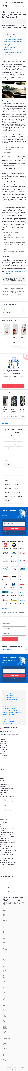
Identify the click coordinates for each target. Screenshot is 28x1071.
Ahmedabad (8, 488)
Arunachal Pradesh (10, 440)
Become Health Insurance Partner (7, 880)
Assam (19, 440)
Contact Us (2, 780)
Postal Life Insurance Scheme (6, 858)
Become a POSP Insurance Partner (7, 876)
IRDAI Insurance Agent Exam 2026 (7, 885)
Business (2, 753)
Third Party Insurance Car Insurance (11, 706)
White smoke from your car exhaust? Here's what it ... (5, 408)
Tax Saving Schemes (4, 757)
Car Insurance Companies (12, 608)
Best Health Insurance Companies (7, 842)
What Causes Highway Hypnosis (13, 42)
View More (7, 464)
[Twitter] (10, 731)
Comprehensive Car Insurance (9, 703)
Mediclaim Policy (3, 844)
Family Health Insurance (5, 852)
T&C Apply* (4, 515)
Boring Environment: (11, 45)
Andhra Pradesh (9, 436)
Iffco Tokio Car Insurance (8, 721)
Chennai (17, 488)
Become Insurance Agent (8, 649)
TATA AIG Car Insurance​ (8, 716)
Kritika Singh (10, 20)
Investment (2, 751)
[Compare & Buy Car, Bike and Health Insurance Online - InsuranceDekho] (9, 728)
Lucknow (13, 496)
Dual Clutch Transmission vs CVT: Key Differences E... (22, 408)
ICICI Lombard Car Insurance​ (9, 714)
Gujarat (12, 448)
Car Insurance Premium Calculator (10, 697)
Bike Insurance (3, 743)
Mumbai (7, 480)
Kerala (6, 460)
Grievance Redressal (4, 765)
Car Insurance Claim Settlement (10, 699)
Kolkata (7, 492)
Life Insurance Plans (4, 868)
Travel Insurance (3, 755)
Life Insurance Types (4, 860)
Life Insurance (3, 747)
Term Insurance (3, 749)
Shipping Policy (3, 769)
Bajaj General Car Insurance (9, 719)
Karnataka (16, 456)
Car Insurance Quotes (15, 693)
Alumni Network (3, 792)
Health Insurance (3, 745)
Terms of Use (3, 771)
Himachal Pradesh (10, 452)
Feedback (2, 782)
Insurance (5, 2)
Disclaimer (2, 786)
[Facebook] (1, 731)
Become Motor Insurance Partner (7, 878)
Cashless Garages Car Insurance (10, 710)
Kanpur (20, 496)
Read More (21, 280)
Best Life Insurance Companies (7, 866)
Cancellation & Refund (5, 772)
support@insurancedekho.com (11, 734)
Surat (13, 492)
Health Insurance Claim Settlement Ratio (9, 846)
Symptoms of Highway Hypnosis (13, 39)
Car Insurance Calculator (5, 826)
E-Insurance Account (4, 774)
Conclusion (7, 54)
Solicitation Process (4, 790)
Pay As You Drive (7, 313)
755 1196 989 (6, 736)
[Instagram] (6, 731)
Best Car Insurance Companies (7, 836)
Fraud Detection (3, 767)
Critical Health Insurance (5, 848)
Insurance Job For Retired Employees (8, 891)
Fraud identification (4, 784)
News (4, 5)
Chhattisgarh (14, 444)
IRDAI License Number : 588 (12, 901)
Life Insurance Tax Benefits (5, 870)
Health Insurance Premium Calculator (8, 850)
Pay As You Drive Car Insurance (9, 708)
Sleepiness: (8, 50)
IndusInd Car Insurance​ (8, 723)
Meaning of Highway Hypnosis (12, 37)
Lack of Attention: (10, 47)
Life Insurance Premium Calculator (7, 872)
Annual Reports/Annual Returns (7, 788)
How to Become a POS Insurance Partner (8, 884)
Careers (1, 794)
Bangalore (8, 484)
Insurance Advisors (17, 2)
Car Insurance (6, 339)
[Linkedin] (8, 731)
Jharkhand (8, 456)
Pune (18, 492)
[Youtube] (3, 731)
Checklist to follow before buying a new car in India (14, 272)
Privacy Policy (3, 763)
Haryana (19, 448)
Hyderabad (16, 484)
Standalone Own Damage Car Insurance (12, 712)
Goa (6, 448)
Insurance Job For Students (6, 889)
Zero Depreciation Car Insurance (10, 704)
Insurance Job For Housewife (6, 887)
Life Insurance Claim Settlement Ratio (8, 862)
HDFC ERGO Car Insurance (8, 717)
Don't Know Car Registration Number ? (14, 531)
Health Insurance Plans (5, 840)
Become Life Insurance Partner (6, 882)
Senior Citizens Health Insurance (7, 854)
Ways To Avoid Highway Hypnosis (13, 52)
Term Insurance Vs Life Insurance (7, 864)
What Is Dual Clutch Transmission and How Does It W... (14, 408)
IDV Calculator (3, 830)
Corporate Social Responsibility (7, 796)
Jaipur (6, 496)
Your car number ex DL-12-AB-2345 (12, 523)
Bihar (6, 444)
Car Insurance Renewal (8, 695)
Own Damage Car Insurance (6, 832)
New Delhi (14, 480)
